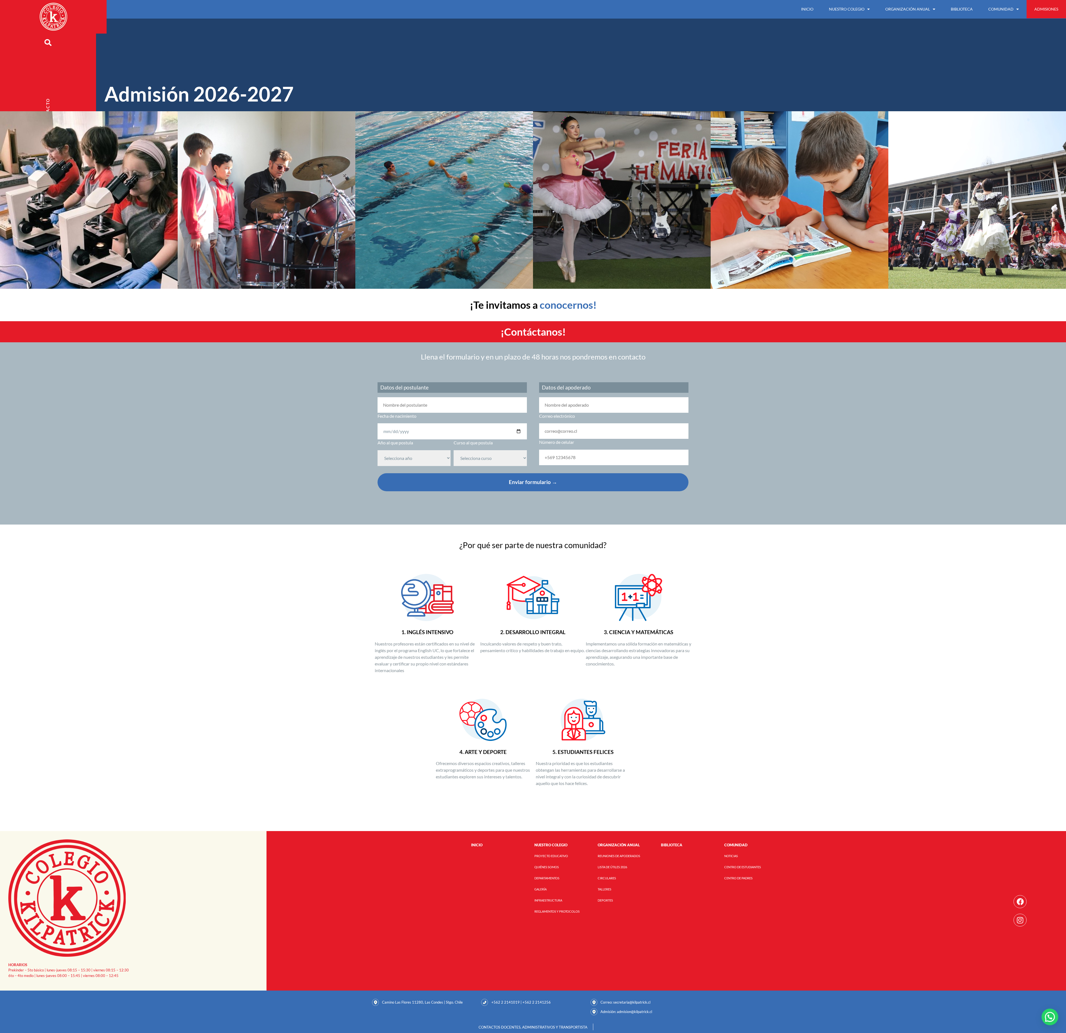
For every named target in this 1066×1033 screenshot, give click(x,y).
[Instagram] (1020, 920)
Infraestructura (548, 900)
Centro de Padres (738, 878)
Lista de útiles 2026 (612, 867)
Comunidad (1001, 9)
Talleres (604, 889)
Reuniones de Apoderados (619, 856)
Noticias (731, 856)
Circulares (607, 878)
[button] (1050, 1017)
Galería (540, 889)
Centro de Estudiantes (742, 867)
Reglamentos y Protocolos (557, 911)
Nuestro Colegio (846, 9)
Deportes (605, 900)
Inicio (807, 9)
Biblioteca (962, 9)
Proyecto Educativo (551, 856)
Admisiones (1046, 9)
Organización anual (907, 9)
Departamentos (546, 878)
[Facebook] (1020, 901)
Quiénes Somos (546, 867)
